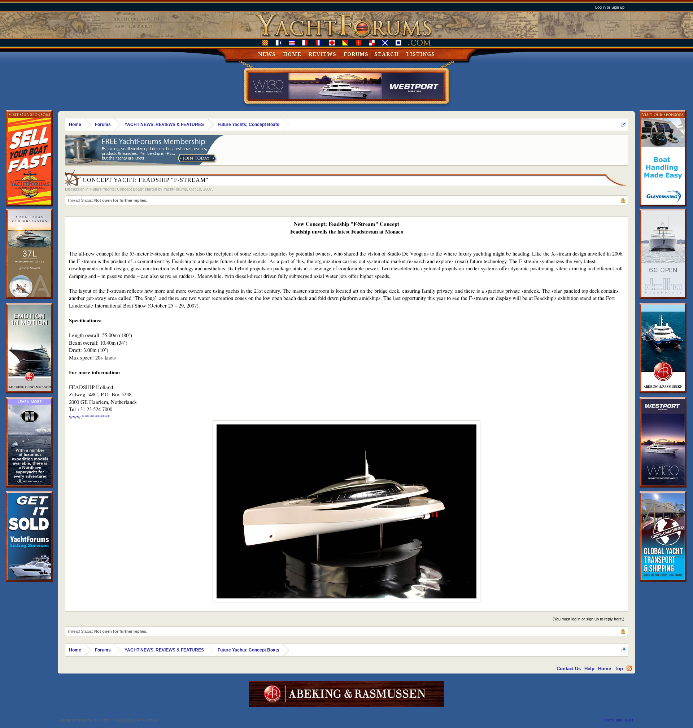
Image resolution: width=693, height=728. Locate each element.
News (267, 54)
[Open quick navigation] (623, 124)
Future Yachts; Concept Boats (116, 189)
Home (292, 54)
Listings (420, 54)
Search (386, 54)
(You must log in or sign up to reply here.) (588, 619)
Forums (356, 54)
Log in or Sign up (609, 7)
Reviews (322, 54)
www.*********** (89, 416)
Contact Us (569, 668)
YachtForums (175, 189)
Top (619, 668)
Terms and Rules (618, 720)
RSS (629, 668)
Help (589, 668)
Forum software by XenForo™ (110, 720)
